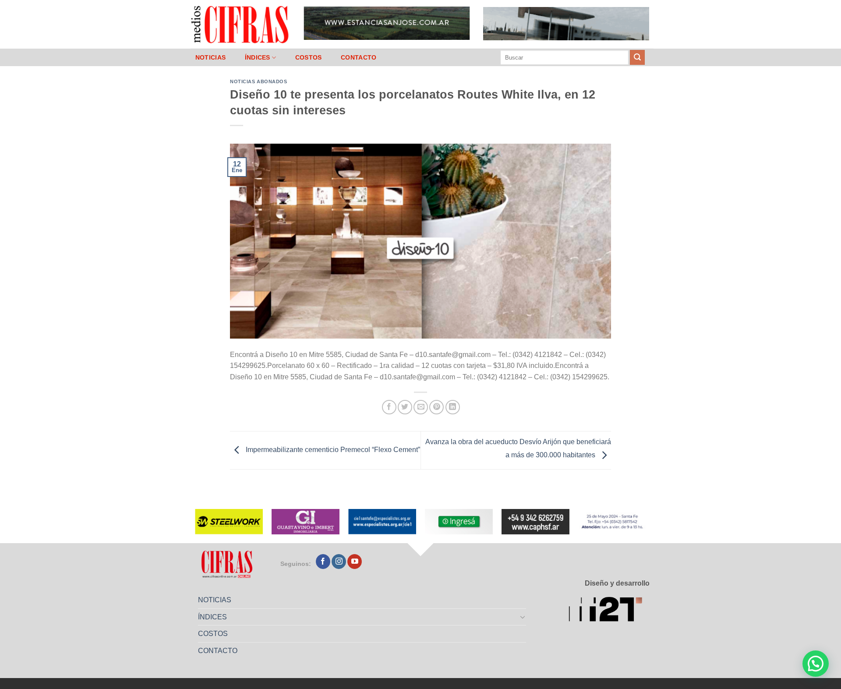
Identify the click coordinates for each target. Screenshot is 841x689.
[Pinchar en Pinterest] (436, 407)
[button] (815, 663)
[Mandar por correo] (420, 407)
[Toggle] (523, 616)
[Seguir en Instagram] (339, 561)
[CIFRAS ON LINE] (240, 24)
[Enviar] (637, 57)
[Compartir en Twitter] (405, 407)
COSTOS (308, 57)
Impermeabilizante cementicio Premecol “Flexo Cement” (332, 449)
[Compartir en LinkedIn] (452, 407)
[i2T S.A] (609, 611)
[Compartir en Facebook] (389, 407)
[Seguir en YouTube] (354, 561)
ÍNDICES (257, 57)
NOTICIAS (210, 57)
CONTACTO (358, 57)
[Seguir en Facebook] (323, 561)
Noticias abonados (258, 81)
